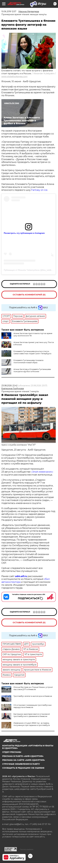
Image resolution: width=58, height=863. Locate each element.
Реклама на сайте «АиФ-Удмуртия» (23, 760)
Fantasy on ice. (39, 190)
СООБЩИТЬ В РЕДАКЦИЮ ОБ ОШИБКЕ (23, 768)
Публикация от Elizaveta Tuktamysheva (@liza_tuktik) (28, 270)
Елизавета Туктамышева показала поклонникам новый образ (28, 361)
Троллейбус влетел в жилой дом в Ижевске (33, 696)
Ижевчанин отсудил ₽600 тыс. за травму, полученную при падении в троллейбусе (32, 724)
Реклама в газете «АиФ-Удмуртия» (23, 756)
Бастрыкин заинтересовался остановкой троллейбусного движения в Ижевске (32, 715)
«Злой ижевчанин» (42, 471)
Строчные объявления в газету (21, 764)
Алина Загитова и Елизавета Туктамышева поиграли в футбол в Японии (32, 370)
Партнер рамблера (26, 849)
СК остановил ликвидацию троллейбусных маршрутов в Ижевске (33, 706)
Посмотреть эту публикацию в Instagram (24, 233)
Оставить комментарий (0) (29, 294)
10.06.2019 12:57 (8, 11)
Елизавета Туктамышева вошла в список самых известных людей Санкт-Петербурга (32, 352)
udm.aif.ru (21, 576)
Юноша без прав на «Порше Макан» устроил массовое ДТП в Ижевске (33, 688)
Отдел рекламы (11, 752)
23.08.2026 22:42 (9, 385)
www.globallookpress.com (14, 76)
